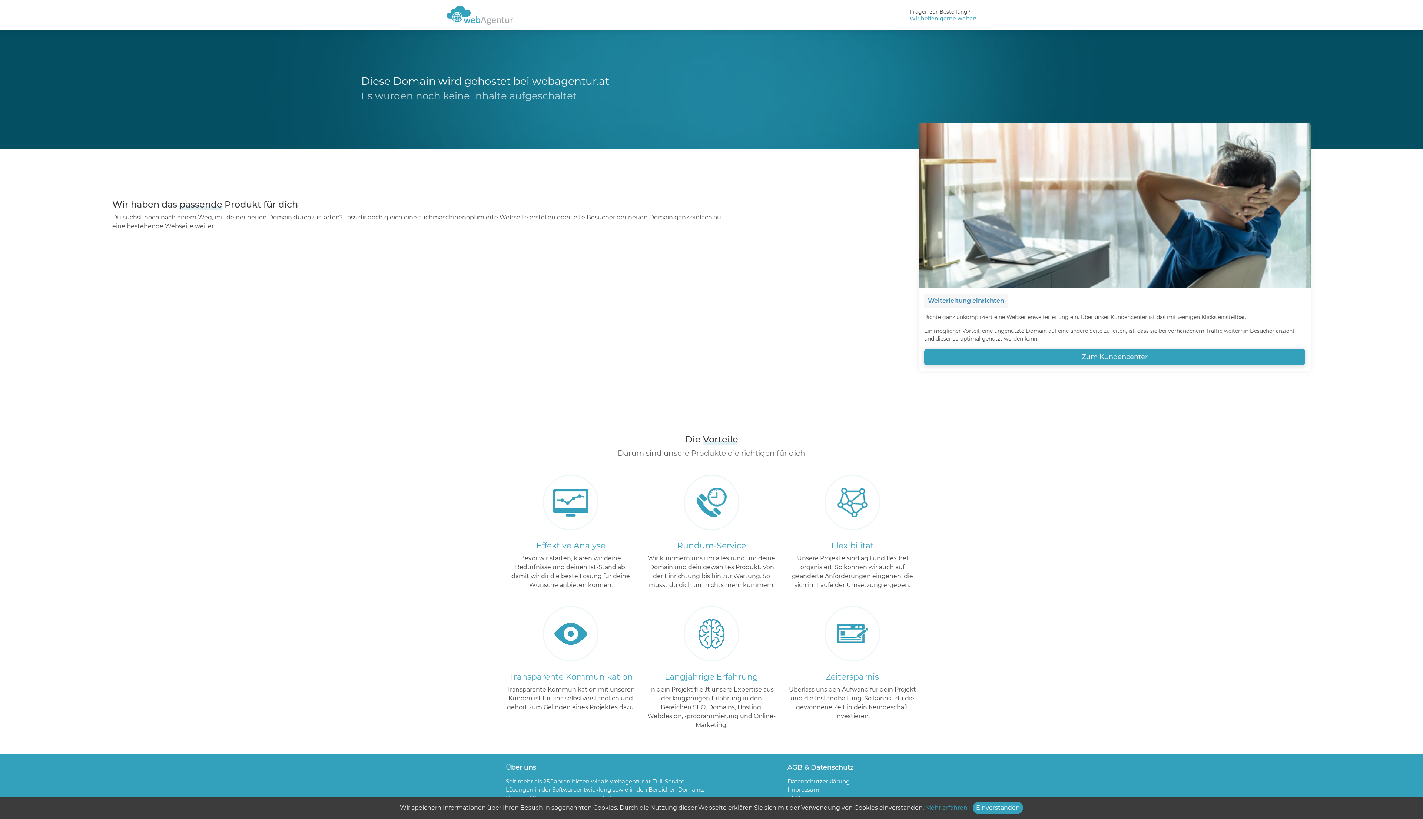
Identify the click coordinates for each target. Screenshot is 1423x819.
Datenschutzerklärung (818, 781)
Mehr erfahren (946, 807)
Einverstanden (998, 807)
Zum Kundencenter (1115, 357)
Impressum (803, 789)
